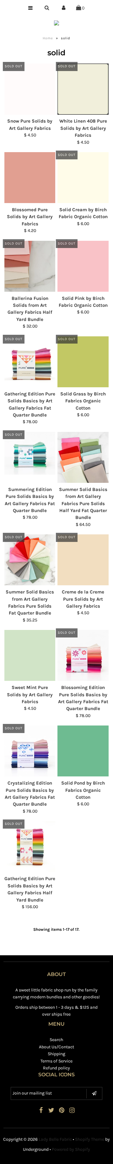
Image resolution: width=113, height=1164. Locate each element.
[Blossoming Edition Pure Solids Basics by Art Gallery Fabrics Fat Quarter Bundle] (82, 655)
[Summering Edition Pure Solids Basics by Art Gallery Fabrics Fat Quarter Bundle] (29, 453)
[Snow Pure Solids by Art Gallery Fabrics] (29, 88)
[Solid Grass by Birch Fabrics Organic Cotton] (82, 361)
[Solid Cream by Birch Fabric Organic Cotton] (82, 177)
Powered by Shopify (71, 1149)
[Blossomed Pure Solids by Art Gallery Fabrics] (29, 177)
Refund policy (56, 1068)
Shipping (56, 1053)
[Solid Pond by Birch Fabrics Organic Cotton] (82, 750)
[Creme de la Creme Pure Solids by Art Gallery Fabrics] (82, 559)
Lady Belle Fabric (55, 1139)
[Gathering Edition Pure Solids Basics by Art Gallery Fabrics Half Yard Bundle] (29, 846)
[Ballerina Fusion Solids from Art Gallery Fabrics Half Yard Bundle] (29, 266)
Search (56, 1039)
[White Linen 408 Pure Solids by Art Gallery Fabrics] (82, 88)
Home (48, 38)
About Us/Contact (56, 1047)
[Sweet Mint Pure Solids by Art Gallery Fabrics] (29, 655)
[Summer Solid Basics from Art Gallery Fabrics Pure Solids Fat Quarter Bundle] (29, 559)
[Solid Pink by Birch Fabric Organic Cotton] (82, 266)
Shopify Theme (89, 1139)
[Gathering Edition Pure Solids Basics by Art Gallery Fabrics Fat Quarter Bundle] (29, 361)
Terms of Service (56, 1061)
